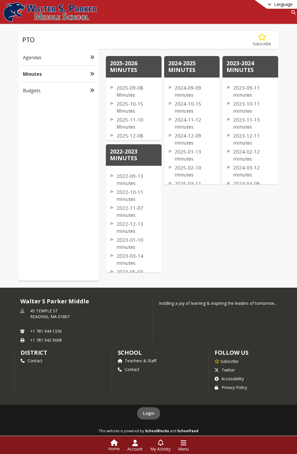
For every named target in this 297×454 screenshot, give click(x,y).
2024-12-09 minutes (188, 139)
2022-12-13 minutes (130, 227)
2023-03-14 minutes (130, 259)
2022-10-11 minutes (130, 195)
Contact (35, 360)
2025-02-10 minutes (188, 171)
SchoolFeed (187, 430)
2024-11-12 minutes (188, 123)
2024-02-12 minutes (246, 155)
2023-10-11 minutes (246, 107)
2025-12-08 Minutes (130, 139)
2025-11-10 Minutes (130, 123)
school (130, 352)
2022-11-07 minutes (130, 211)
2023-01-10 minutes (130, 243)
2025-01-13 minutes (188, 155)
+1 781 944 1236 (46, 331)
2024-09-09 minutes (188, 91)
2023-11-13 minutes (246, 123)
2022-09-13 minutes (130, 179)
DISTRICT (34, 352)
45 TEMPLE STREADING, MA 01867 (50, 313)
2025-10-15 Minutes (130, 107)
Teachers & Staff (140, 360)
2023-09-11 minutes (246, 91)
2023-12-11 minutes (246, 139)
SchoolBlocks (157, 430)
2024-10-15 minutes (188, 107)
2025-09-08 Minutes (130, 91)
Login (148, 413)
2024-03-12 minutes (246, 171)
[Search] (292, 12)
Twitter (228, 370)
